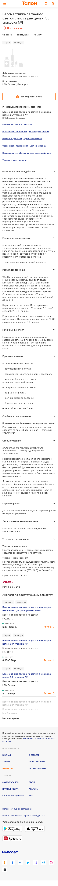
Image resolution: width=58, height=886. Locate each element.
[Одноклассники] (4, 862)
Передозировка (10, 153)
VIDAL (17, 586)
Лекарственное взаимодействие (35, 153)
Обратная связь (37, 761)
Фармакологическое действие (17, 124)
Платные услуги (10, 789)
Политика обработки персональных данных (23, 815)
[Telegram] (43, 862)
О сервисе (34, 755)
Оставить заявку (37, 768)
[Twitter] (28, 862)
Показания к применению (14, 131)
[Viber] (35, 862)
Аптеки (47, 626)
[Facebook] (12, 862)
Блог (31, 795)
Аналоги (38, 34)
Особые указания (38, 145)
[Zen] (4, 869)
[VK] (20, 862)
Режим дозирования (39, 131)
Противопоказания (32, 138)
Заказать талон (10, 782)
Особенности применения (15, 145)
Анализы (33, 789)
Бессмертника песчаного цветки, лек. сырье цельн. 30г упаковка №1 (26, 642)
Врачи (32, 782)
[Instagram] (51, 862)
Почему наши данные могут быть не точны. (28, 740)
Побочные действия (12, 138)
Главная (6, 755)
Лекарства (7, 768)
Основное (7, 34)
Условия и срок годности (14, 160)
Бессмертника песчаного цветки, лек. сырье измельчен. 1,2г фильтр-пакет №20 (26, 609)
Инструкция (23, 34)
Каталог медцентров (13, 795)
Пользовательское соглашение (17, 808)
